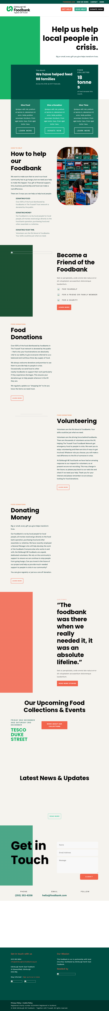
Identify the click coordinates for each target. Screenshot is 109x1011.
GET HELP (66, 9)
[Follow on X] (83, 896)
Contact (94, 2)
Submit (89, 877)
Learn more (83, 130)
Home (102, 2)
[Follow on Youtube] (91, 896)
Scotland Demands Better (23, 792)
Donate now (54, 130)
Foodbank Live (69, 2)
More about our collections (54, 725)
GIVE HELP (81, 9)
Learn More (25, 130)
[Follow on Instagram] (87, 896)
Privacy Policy (16, 1003)
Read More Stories (67, 683)
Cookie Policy (28, 1003)
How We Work (82, 2)
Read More (55, 816)
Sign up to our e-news (31, 977)
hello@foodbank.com (54, 895)
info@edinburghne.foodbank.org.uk (24, 962)
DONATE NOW (96, 9)
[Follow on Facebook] (78, 896)
